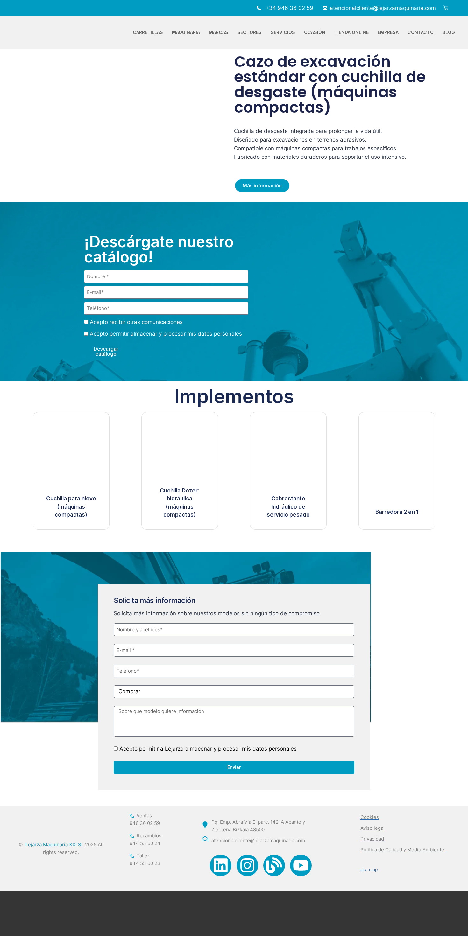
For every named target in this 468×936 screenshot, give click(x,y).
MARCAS (218, 32)
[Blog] (274, 865)
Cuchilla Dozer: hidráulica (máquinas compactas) (179, 502)
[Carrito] (446, 8)
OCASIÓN (314, 32)
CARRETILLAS (148, 32)
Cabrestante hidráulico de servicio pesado (288, 506)
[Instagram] (247, 865)
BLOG (449, 32)
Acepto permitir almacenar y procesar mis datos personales (166, 334)
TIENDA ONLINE (351, 32)
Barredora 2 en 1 (396, 512)
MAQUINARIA (186, 32)
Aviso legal (372, 828)
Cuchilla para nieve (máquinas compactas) (71, 506)
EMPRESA (388, 32)
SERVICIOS (283, 32)
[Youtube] (301, 865)
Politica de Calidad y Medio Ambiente (402, 850)
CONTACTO (421, 32)
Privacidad (372, 839)
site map (369, 869)
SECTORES (249, 32)
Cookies (369, 817)
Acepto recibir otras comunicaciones (136, 322)
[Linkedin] (220, 865)
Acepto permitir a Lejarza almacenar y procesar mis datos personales (208, 748)
